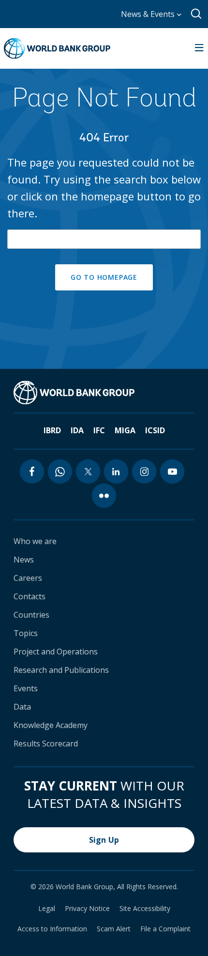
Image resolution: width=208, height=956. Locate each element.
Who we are (35, 541)
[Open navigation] (199, 48)
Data (22, 706)
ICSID (155, 430)
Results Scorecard (46, 743)
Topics (26, 633)
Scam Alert (114, 929)
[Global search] (196, 14)
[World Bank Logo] (57, 48)
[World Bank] (74, 392)
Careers (28, 578)
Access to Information (52, 929)
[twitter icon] (88, 471)
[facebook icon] (32, 471)
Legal (46, 908)
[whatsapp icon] (60, 471)
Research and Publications (61, 670)
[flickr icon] (104, 496)
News (24, 559)
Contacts (29, 596)
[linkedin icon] (116, 471)
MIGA (125, 430)
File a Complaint (165, 929)
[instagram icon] (144, 471)
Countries (31, 614)
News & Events (149, 14)
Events (26, 688)
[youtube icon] (172, 471)
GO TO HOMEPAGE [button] (104, 277)
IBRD (52, 430)
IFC (99, 430)
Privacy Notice (87, 908)
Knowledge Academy (51, 725)
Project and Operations (56, 651)
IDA (77, 430)
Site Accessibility (144, 908)
